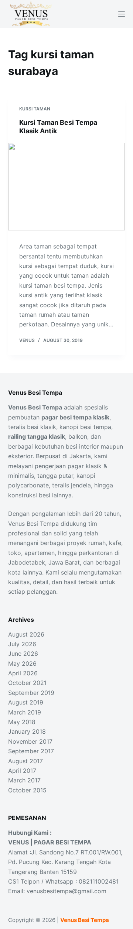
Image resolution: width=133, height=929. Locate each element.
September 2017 (31, 751)
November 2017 (30, 741)
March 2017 (24, 780)
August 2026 (26, 634)
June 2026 (23, 653)
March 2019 (24, 712)
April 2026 (23, 673)
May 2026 (22, 663)
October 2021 (27, 682)
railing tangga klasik (36, 436)
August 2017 (25, 761)
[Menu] (121, 14)
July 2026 (22, 644)
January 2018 (27, 731)
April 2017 (22, 770)
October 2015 (27, 790)
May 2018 (21, 722)
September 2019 (31, 692)
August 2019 (25, 702)
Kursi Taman (34, 109)
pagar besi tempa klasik (75, 417)
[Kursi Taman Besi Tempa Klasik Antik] (66, 187)
